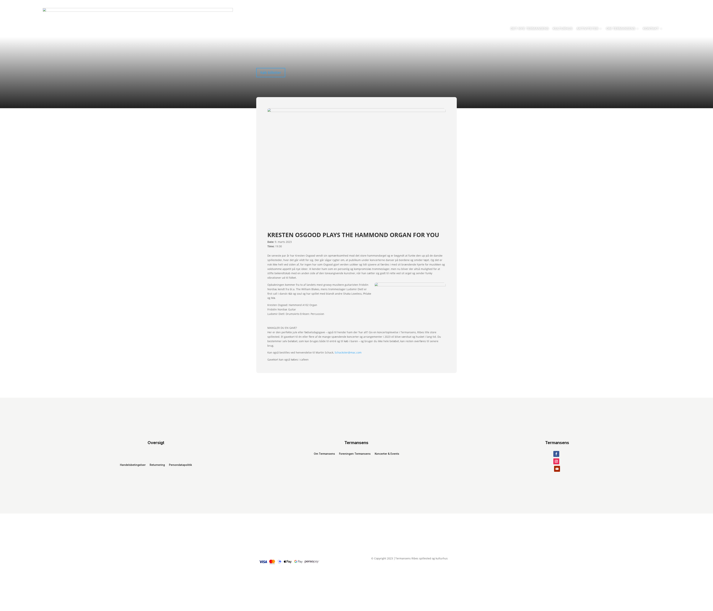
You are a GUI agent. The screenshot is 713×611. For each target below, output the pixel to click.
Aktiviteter (587, 28)
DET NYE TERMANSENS (530, 28)
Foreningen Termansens (355, 453)
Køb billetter (270, 72)
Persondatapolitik (180, 465)
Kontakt (651, 28)
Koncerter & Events (387, 453)
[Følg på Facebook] (556, 454)
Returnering (157, 465)
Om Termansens (620, 28)
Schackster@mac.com (348, 352)
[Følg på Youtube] (557, 469)
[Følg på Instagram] (556, 461)
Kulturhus (562, 28)
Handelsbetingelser (133, 465)
